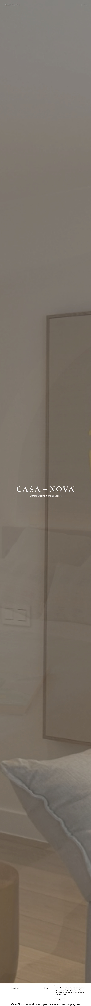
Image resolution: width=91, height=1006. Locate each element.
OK (60, 1000)
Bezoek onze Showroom (12, 4)
